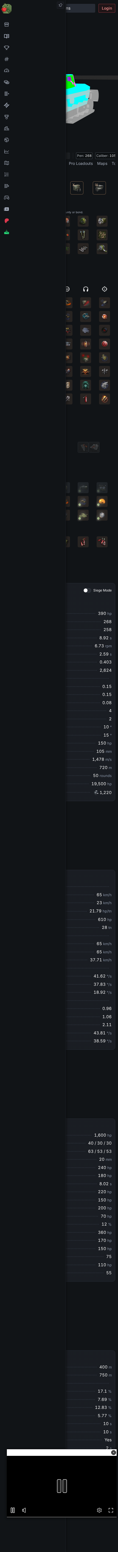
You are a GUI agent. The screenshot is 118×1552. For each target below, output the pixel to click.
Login (107, 8)
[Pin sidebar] (60, 5)
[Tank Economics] (33, 82)
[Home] (33, 8)
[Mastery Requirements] (33, 116)
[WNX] (33, 35)
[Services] (33, 24)
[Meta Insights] (33, 151)
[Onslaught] (33, 47)
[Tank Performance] (33, 70)
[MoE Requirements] (33, 105)
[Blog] (33, 209)
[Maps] (33, 162)
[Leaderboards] (33, 174)
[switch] (87, 590)
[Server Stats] (33, 139)
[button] (113, 1452)
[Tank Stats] (33, 59)
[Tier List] (33, 186)
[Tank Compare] (33, 93)
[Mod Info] (33, 232)
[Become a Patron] (33, 220)
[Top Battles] (33, 128)
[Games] (33, 197)
